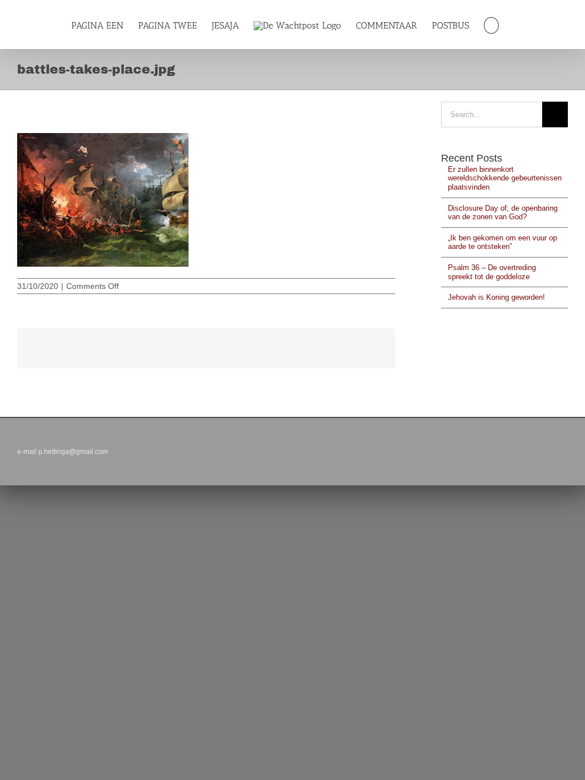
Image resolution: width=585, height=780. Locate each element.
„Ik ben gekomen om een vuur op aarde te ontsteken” (502, 242)
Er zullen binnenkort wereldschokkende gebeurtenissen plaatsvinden (505, 178)
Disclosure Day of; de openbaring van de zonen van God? (503, 213)
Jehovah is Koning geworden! (496, 297)
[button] (491, 25)
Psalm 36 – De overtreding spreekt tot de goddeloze (492, 272)
